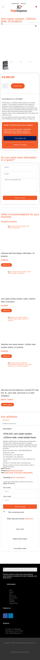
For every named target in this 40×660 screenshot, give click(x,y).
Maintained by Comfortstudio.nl (20, 652)
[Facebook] (5, 615)
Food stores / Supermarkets (23, 472)
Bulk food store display (15, 470)
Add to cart (18, 86)
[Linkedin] (10, 615)
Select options (7, 404)
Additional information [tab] (9, 423)
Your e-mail (7, 496)
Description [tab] (6, 420)
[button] (2, 6)
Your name (7, 487)
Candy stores (9, 472)
